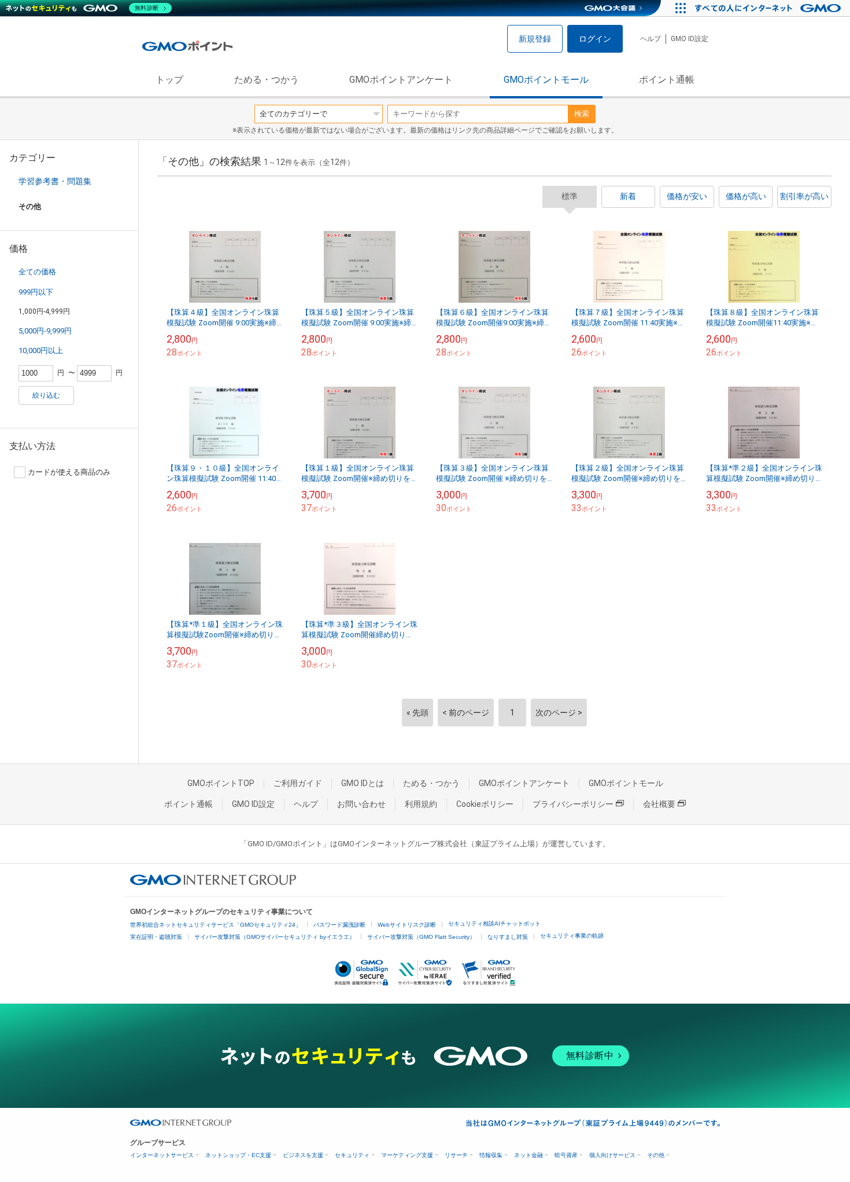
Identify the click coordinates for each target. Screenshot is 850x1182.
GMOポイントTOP (220, 783)
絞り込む (46, 395)
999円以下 (36, 292)
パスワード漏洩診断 (339, 925)
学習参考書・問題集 (55, 181)
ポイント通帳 (666, 79)
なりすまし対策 (507, 937)
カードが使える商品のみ (69, 472)
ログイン (595, 38)
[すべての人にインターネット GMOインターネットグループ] (769, 8)
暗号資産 (566, 1155)
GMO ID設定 (689, 39)
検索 (581, 113)
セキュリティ (352, 1155)
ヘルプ (650, 39)
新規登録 (535, 38)
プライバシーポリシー (573, 804)
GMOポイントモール (546, 79)
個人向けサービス (612, 1155)
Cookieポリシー (484, 804)
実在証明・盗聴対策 (156, 937)
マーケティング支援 (407, 1155)
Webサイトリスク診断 (407, 925)
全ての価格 (37, 271)
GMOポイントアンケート (401, 79)
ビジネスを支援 (303, 1155)
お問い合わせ (361, 804)
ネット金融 (528, 1155)
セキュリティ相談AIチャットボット (494, 923)
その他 (655, 1155)
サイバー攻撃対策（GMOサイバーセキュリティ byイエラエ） (274, 937)
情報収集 (490, 1155)
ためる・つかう (266, 79)
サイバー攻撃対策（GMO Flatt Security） (421, 937)
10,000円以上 (41, 350)
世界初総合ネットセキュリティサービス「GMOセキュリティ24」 (215, 925)
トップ (169, 79)
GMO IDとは (362, 783)
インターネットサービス (162, 1155)
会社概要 (659, 804)
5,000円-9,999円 (45, 330)
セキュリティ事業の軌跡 (572, 936)
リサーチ (456, 1155)
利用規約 (421, 804)
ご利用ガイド (298, 783)
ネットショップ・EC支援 (238, 1155)
